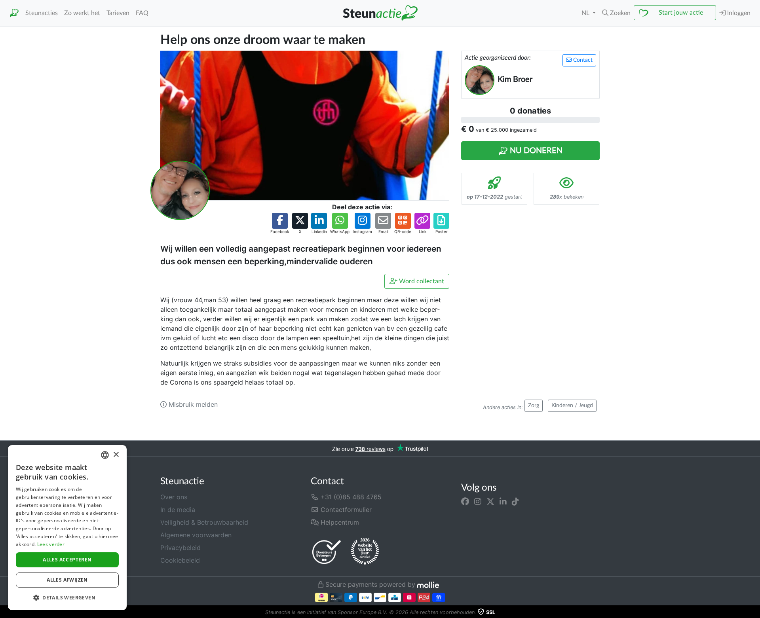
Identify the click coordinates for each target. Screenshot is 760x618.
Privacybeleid (180, 548)
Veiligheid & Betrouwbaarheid (204, 522)
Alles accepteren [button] (67, 559)
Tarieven (117, 13)
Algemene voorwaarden (196, 535)
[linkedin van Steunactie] (503, 502)
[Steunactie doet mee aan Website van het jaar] (365, 552)
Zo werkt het (82, 13)
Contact (582, 60)
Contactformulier (345, 510)
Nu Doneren (535, 151)
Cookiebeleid (180, 560)
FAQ (142, 13)
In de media (177, 510)
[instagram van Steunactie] (477, 502)
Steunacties (41, 13)
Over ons (173, 497)
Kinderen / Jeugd (572, 405)
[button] (616, 13)
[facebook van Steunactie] (465, 502)
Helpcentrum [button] (339, 522)
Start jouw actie (681, 12)
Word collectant (420, 281)
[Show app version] (754, 612)
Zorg (533, 405)
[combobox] (105, 455)
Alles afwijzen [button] (67, 579)
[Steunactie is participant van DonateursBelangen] (326, 552)
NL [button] (586, 13)
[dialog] (67, 527)
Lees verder (51, 544)
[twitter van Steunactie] (490, 502)
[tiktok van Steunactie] (515, 502)
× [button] (116, 455)
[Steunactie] (14, 13)
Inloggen (738, 13)
